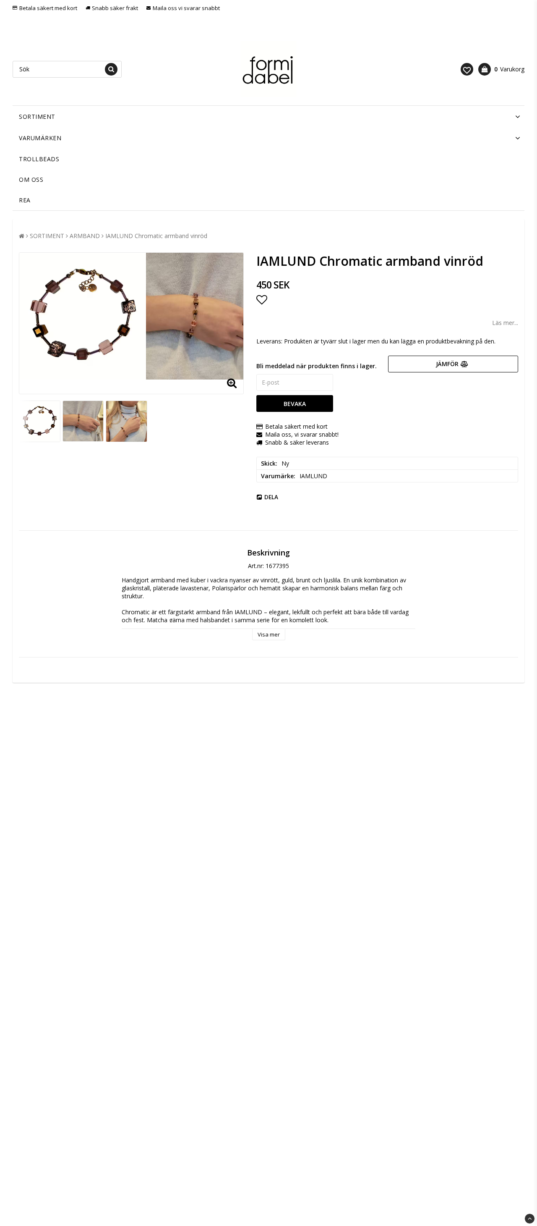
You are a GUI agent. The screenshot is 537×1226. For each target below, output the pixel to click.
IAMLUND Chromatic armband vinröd (156, 236)
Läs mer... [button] (505, 323)
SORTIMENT (37, 117)
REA (25, 200)
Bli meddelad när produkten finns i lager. (316, 366)
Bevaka (295, 404)
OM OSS (31, 179)
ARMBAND (85, 236)
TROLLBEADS (39, 159)
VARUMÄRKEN (40, 138)
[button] (467, 69)
